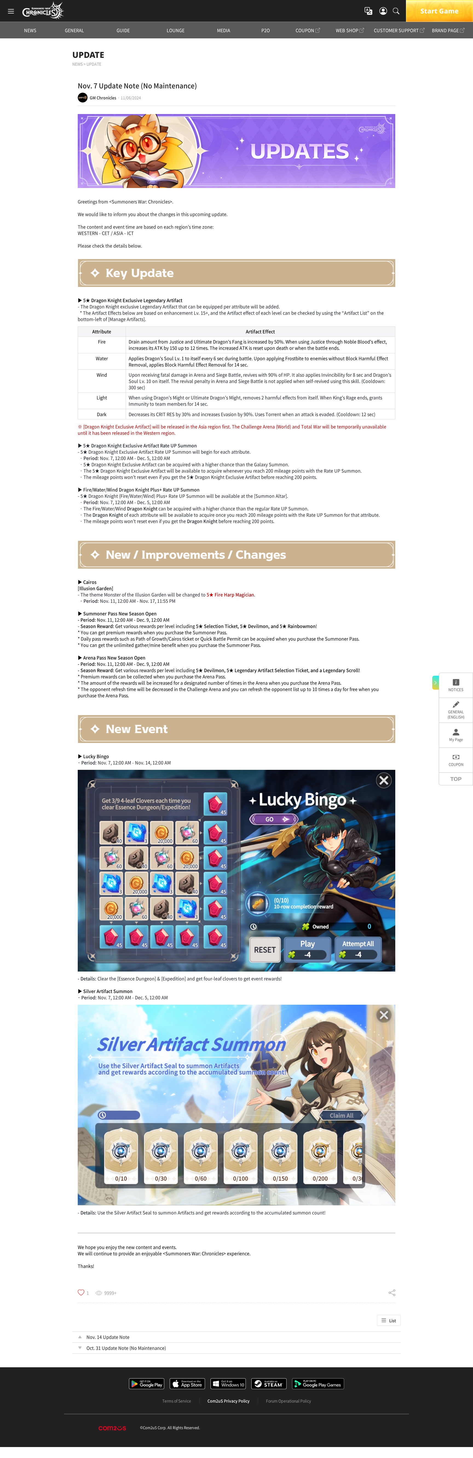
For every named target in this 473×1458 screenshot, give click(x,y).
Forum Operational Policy (288, 1400)
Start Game (439, 10)
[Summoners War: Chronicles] (43, 10)
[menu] (11, 11)
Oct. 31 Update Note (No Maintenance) (126, 1348)
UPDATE (88, 54)
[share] (392, 1292)
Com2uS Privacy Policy (228, 1400)
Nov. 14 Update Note (107, 1337)
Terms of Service (176, 1400)
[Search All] (396, 11)
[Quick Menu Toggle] (435, 683)
